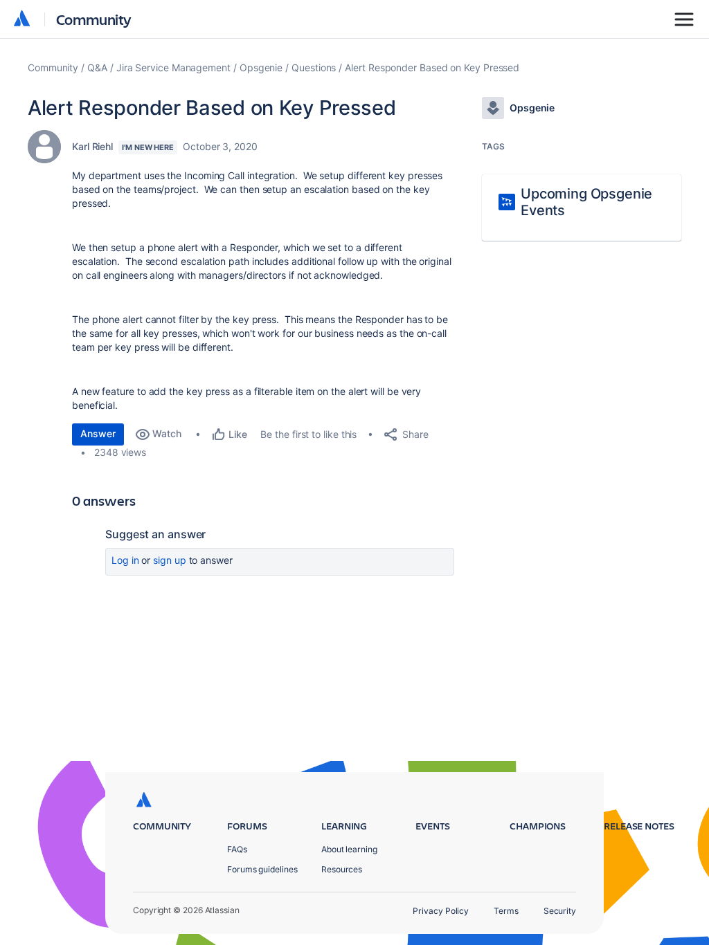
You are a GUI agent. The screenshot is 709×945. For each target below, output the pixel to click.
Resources (341, 869)
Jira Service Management (173, 67)
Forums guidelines (262, 869)
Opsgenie (261, 67)
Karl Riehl (92, 146)
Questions (313, 67)
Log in (125, 560)
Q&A (97, 67)
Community (94, 19)
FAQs (237, 849)
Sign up (169, 560)
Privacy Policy (441, 911)
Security (560, 911)
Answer (98, 433)
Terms (506, 911)
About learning (349, 849)
